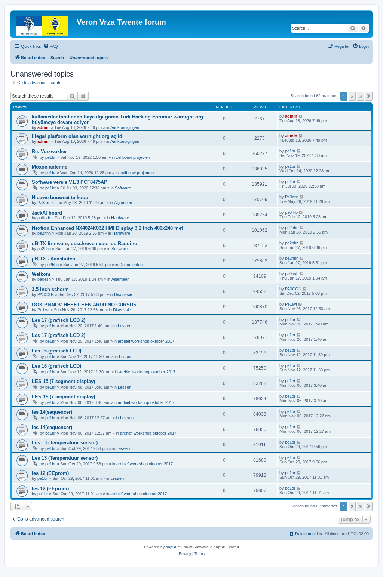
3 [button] (360, 96)
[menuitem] (50, 46)
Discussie (123, 294)
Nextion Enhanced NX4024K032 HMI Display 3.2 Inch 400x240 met (107, 228)
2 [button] (352, 96)
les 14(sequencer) (52, 412)
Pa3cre (43, 202)
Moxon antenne (49, 167)
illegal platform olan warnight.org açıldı (78, 136)
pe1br (50, 157)
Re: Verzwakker (49, 151)
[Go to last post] (300, 116)
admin (43, 127)
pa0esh (44, 279)
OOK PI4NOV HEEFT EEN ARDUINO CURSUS (84, 305)
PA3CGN (45, 294)
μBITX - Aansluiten (53, 259)
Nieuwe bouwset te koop (60, 197)
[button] (369, 96)
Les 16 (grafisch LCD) (56, 351)
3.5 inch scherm (50, 289)
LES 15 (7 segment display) (63, 381)
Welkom (41, 274)
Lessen (124, 326)
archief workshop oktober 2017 (146, 341)
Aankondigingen (124, 127)
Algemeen (123, 202)
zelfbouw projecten (133, 157)
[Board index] (44, 24)
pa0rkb (43, 218)
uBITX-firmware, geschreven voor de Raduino (84, 243)
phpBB (172, 547)
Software (123, 188)
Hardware (120, 218)
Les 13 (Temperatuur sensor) (65, 442)
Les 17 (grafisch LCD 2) (58, 320)
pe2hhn (44, 233)
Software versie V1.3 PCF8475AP (69, 182)
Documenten (131, 264)
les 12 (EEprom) (50, 473)
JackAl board (47, 213)
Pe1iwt (43, 310)
